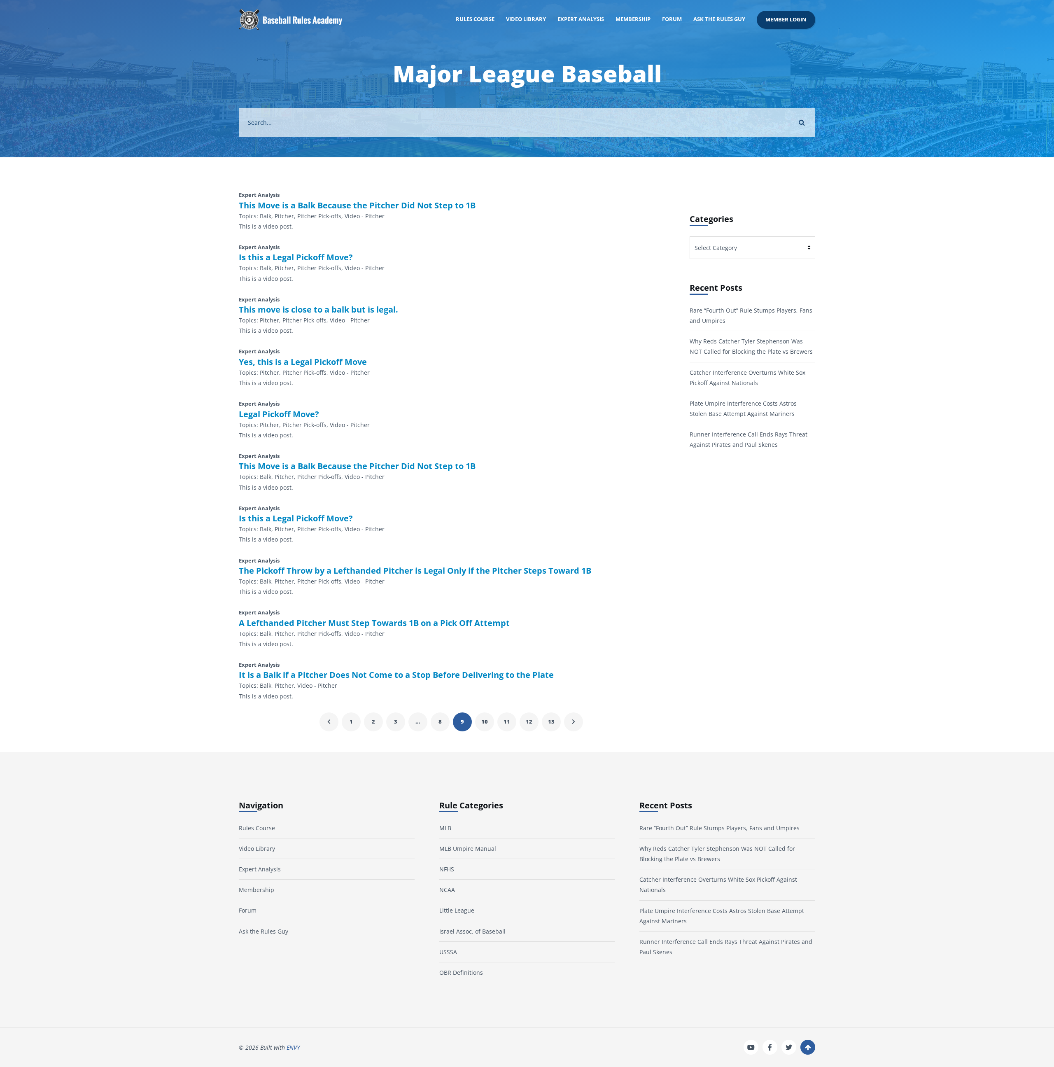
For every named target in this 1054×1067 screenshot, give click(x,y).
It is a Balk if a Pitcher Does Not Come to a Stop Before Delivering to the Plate (396, 675)
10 (484, 721)
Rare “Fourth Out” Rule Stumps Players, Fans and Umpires (719, 828)
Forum (672, 19)
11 (507, 721)
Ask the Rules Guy (719, 19)
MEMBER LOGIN (786, 19)
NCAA (447, 890)
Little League (456, 910)
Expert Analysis (580, 19)
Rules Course (475, 19)
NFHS (446, 869)
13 (551, 721)
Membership (633, 19)
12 (529, 721)
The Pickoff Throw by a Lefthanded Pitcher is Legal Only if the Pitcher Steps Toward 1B (415, 570)
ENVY (293, 1047)
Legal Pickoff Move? (279, 414)
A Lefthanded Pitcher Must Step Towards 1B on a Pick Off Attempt (374, 623)
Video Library (526, 19)
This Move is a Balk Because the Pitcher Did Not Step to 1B (357, 205)
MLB (445, 828)
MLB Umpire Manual (467, 848)
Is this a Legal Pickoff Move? (296, 257)
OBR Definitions (461, 972)
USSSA (448, 952)
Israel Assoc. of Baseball (472, 931)
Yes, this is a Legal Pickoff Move (303, 362)
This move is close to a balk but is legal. (318, 309)
